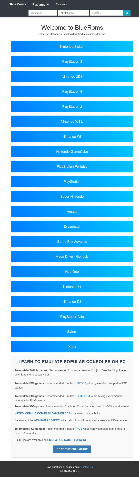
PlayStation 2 (72, 106)
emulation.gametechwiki (66, 440)
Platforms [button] (38, 4)
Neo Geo (72, 271)
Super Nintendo (72, 196)
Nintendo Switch (72, 46)
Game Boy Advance (72, 241)
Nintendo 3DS (72, 76)
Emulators (61, 4)
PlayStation (72, 181)
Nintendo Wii (72, 136)
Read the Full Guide (72, 449)
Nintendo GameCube (72, 151)
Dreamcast (72, 226)
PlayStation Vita (72, 316)
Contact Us (87, 467)
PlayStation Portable (72, 166)
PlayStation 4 (72, 91)
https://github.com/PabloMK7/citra (41, 413)
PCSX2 (81, 429)
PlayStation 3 (72, 61)
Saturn (72, 331)
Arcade (72, 211)
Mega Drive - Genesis (72, 256)
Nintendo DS (72, 301)
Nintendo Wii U (72, 121)
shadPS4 (83, 396)
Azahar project (47, 420)
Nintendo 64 (72, 286)
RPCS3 (81, 383)
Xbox (72, 346)
